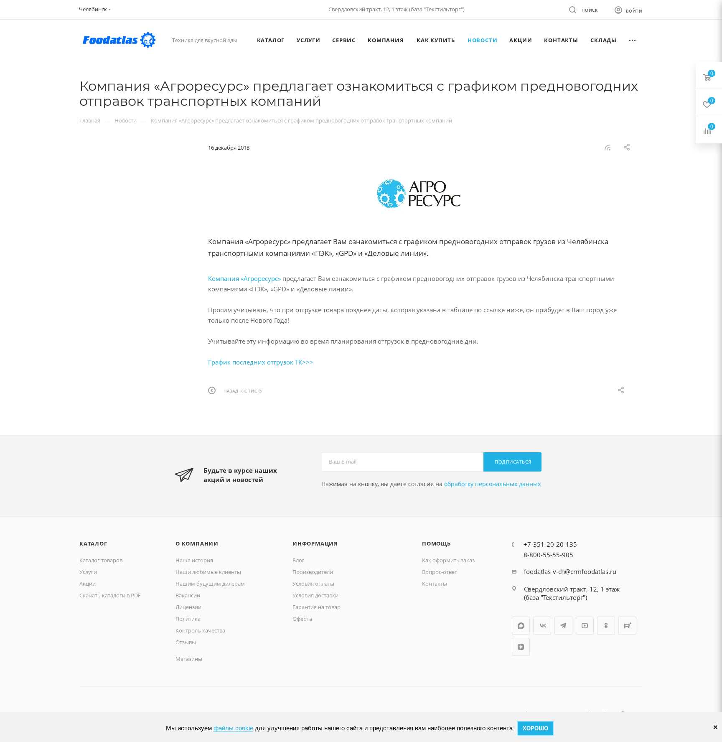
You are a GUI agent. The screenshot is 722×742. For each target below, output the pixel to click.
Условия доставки (315, 595)
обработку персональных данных (492, 484)
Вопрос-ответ (439, 572)
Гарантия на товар (316, 607)
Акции (87, 583)
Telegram (563, 626)
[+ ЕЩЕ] (633, 40)
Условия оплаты (313, 583)
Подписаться (513, 462)
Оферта (302, 618)
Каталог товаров (100, 560)
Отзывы (185, 642)
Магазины (188, 659)
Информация (315, 543)
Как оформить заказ (448, 560)
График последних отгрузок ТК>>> (260, 362)
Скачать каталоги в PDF (110, 595)
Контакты (434, 583)
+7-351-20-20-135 (550, 544)
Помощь (436, 543)
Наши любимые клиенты (208, 572)
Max (521, 626)
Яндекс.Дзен (521, 647)
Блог (298, 560)
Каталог (93, 543)
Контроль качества (200, 630)
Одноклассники (606, 626)
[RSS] (607, 147)
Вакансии (187, 595)
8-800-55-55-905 (548, 555)
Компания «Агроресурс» (244, 278)
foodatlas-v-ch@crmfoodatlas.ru (570, 571)
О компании (197, 543)
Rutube (627, 626)
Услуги (88, 572)
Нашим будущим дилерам (210, 583)
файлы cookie (233, 728)
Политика (188, 618)
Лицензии (188, 607)
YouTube (585, 626)
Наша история (194, 560)
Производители (312, 572)
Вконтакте (542, 626)
